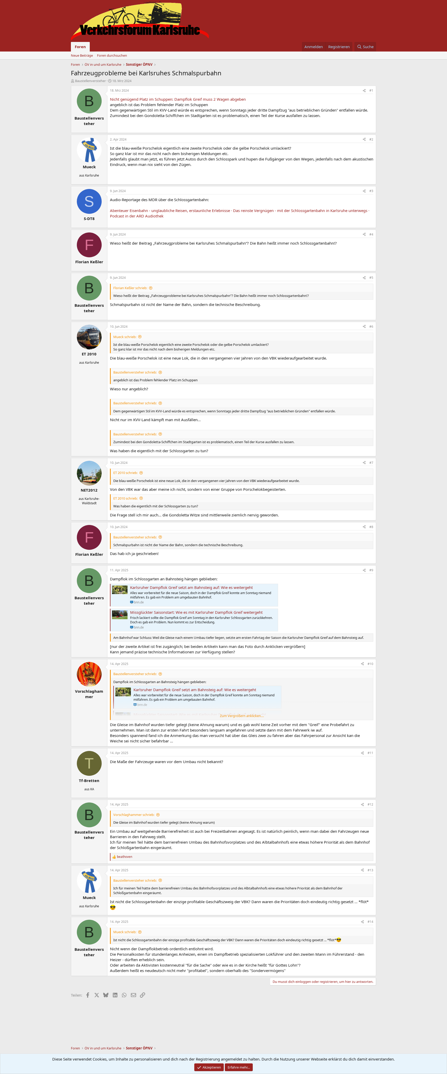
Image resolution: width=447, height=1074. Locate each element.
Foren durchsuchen (112, 55)
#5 (371, 277)
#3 (371, 191)
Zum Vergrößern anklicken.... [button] (242, 715)
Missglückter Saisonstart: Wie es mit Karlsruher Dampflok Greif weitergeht (196, 612)
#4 (371, 234)
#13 (370, 870)
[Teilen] (364, 91)
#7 (371, 463)
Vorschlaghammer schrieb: (133, 814)
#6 (371, 326)
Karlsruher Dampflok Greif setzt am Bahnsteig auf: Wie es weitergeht (191, 587)
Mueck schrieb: (124, 336)
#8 (371, 527)
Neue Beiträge (82, 55)
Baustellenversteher (90, 80)
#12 (370, 804)
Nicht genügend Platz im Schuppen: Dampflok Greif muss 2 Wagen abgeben (178, 99)
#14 (370, 921)
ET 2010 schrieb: (125, 472)
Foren (80, 46)
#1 (371, 90)
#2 (371, 139)
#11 (370, 753)
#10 (370, 664)
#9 (371, 570)
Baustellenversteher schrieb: (135, 372)
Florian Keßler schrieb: (130, 288)
